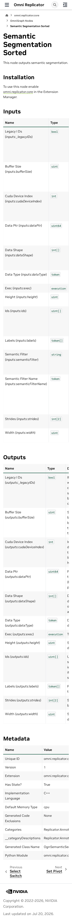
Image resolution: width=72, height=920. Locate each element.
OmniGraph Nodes (21, 20)
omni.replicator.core (26, 15)
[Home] (6, 15)
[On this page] (65, 4)
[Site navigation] (7, 4)
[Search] (54, 4)
